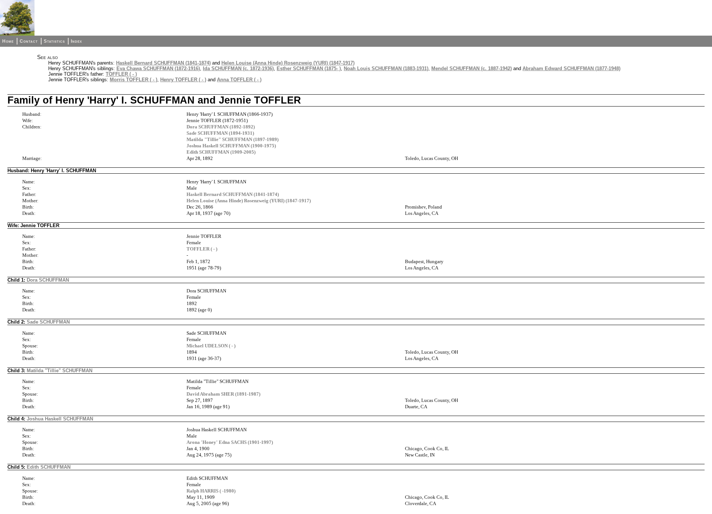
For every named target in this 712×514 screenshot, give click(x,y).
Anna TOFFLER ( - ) (239, 79)
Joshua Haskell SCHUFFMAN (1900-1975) (231, 145)
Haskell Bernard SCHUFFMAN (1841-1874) (163, 63)
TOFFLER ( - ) (121, 74)
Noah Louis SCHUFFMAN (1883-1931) (386, 68)
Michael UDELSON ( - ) (211, 345)
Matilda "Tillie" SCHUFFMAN (59, 370)
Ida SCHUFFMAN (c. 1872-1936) (238, 68)
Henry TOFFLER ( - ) (183, 79)
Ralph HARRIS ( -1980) (211, 491)
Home (8, 41)
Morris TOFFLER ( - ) (133, 79)
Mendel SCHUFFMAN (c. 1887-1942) (471, 68)
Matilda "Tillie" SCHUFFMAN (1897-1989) (232, 139)
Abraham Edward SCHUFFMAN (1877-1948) (571, 68)
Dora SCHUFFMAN (48, 280)
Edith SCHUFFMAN (48, 467)
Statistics (54, 41)
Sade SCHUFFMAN (48, 322)
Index (76, 41)
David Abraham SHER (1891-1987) (223, 394)
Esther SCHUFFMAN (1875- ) (309, 68)
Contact (29, 41)
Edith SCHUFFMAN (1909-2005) (221, 152)
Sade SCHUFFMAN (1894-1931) (220, 133)
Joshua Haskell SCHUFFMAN (60, 419)
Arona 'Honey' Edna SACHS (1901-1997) (230, 442)
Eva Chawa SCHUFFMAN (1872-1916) (158, 68)
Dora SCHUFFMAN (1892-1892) (221, 127)
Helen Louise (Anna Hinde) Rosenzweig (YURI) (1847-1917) (288, 63)
